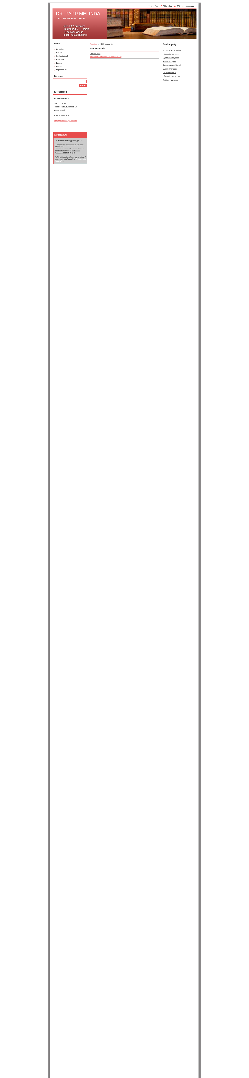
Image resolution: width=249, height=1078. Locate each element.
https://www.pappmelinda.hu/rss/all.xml (105, 56)
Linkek (59, 63)
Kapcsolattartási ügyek (172, 65)
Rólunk (59, 53)
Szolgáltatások (62, 56)
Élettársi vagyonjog (170, 80)
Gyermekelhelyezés (171, 58)
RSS (178, 6)
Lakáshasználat (169, 73)
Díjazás (59, 66)
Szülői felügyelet (169, 61)
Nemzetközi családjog (172, 50)
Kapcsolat (60, 59)
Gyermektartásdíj (170, 69)
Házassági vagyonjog (171, 76)
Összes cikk (95, 54)
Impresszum (61, 70)
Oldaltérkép (167, 6)
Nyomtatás (189, 6)
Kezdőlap (93, 44)
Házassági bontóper (171, 54)
